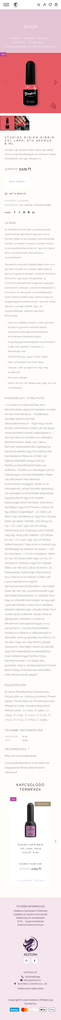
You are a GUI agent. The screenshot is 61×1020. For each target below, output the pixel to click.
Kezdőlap (15, 38)
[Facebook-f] (35, 961)
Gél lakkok (20, 42)
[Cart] (56, 5)
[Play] (7, 123)
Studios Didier (36, 42)
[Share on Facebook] (14, 213)
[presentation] (5, 83)
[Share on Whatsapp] (28, 213)
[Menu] (6, 4)
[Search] (38, 5)
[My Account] (44, 5)
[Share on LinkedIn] (33, 213)
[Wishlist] (50, 5)
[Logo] (16, 5)
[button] (30, 880)
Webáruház (29, 38)
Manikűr (42, 38)
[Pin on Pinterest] (24, 213)
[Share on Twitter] (19, 213)
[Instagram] (26, 961)
